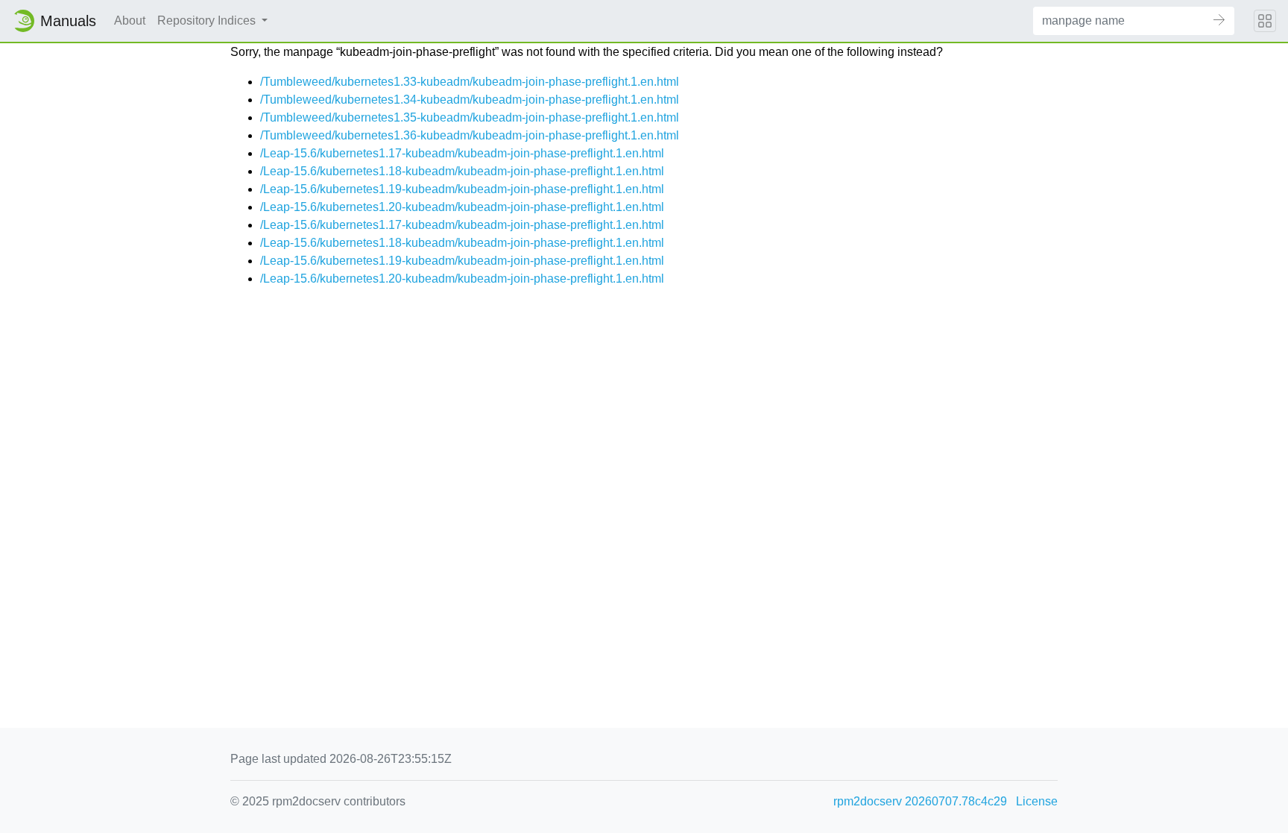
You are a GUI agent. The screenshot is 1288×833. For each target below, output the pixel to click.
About (129, 20)
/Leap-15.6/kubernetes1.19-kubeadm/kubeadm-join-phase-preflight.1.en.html (462, 189)
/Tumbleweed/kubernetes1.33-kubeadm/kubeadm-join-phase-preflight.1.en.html (469, 81)
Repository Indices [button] (208, 20)
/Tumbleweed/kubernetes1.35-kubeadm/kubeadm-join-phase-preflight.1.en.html (469, 117)
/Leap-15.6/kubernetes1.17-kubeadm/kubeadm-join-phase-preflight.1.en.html (462, 153)
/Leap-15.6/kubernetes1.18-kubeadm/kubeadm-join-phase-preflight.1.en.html (462, 171)
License (1037, 801)
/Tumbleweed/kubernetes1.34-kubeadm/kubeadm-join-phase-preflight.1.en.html (469, 99)
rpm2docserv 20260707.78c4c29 (920, 801)
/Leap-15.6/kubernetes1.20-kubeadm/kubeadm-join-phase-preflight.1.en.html (462, 207)
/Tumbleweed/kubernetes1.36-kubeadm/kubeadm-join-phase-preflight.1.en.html (469, 135)
